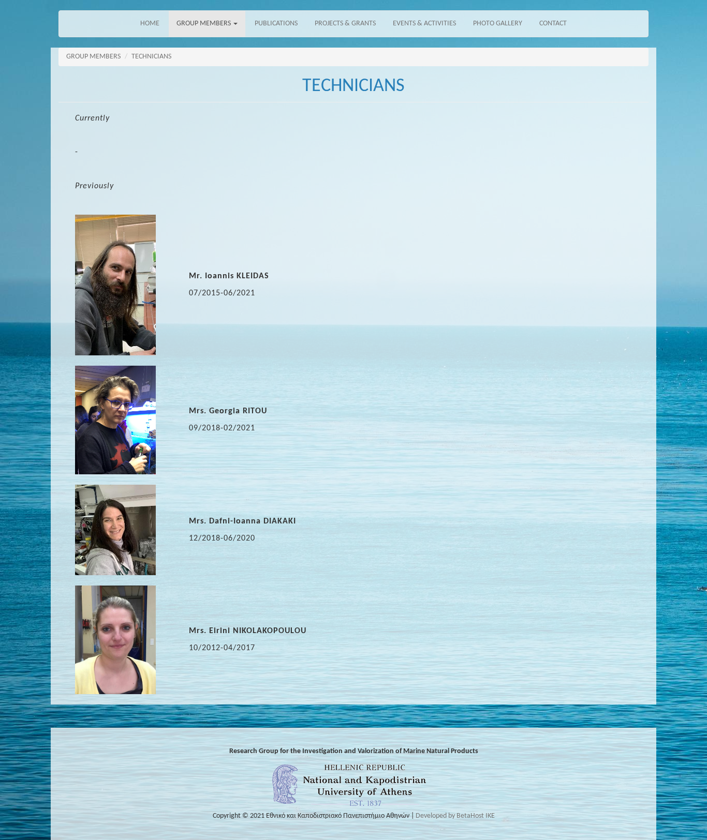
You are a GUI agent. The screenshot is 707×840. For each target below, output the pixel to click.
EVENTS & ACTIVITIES (424, 23)
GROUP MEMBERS (204, 23)
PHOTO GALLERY (497, 23)
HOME (149, 23)
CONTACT (553, 23)
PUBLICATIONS (276, 23)
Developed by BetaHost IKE (455, 816)
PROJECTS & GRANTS (345, 23)
